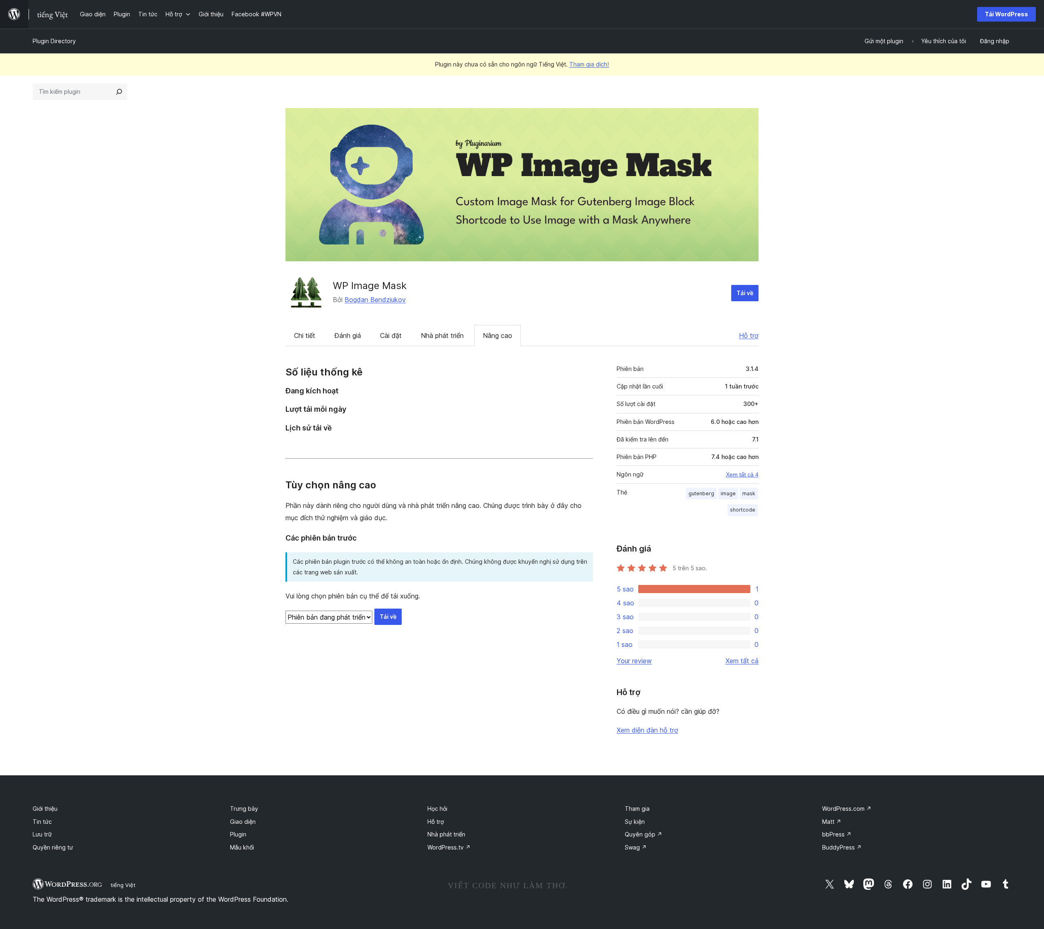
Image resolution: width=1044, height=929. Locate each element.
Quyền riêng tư (53, 847)
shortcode (742, 510)
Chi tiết (304, 335)
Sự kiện (635, 821)
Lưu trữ (42, 834)
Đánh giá (347, 335)
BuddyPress (842, 847)
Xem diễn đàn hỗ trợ (647, 730)
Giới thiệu (45, 808)
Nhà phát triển (442, 335)
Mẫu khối (242, 847)
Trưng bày (244, 808)
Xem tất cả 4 (742, 474)
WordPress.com (846, 808)
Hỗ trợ (749, 335)
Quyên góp (643, 834)
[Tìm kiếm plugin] (119, 92)
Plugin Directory (54, 41)
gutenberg (701, 493)
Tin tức (42, 821)
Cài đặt (391, 335)
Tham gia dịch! (589, 64)
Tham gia (637, 808)
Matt (831, 821)
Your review (634, 661)
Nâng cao (497, 335)
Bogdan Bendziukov (375, 300)
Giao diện (243, 821)
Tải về (745, 292)
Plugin (238, 834)
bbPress (837, 834)
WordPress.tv (449, 847)
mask (748, 493)
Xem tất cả (742, 661)
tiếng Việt (123, 885)
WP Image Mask (370, 285)
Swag (636, 847)
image (728, 493)
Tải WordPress (1006, 14)
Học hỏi (437, 808)
